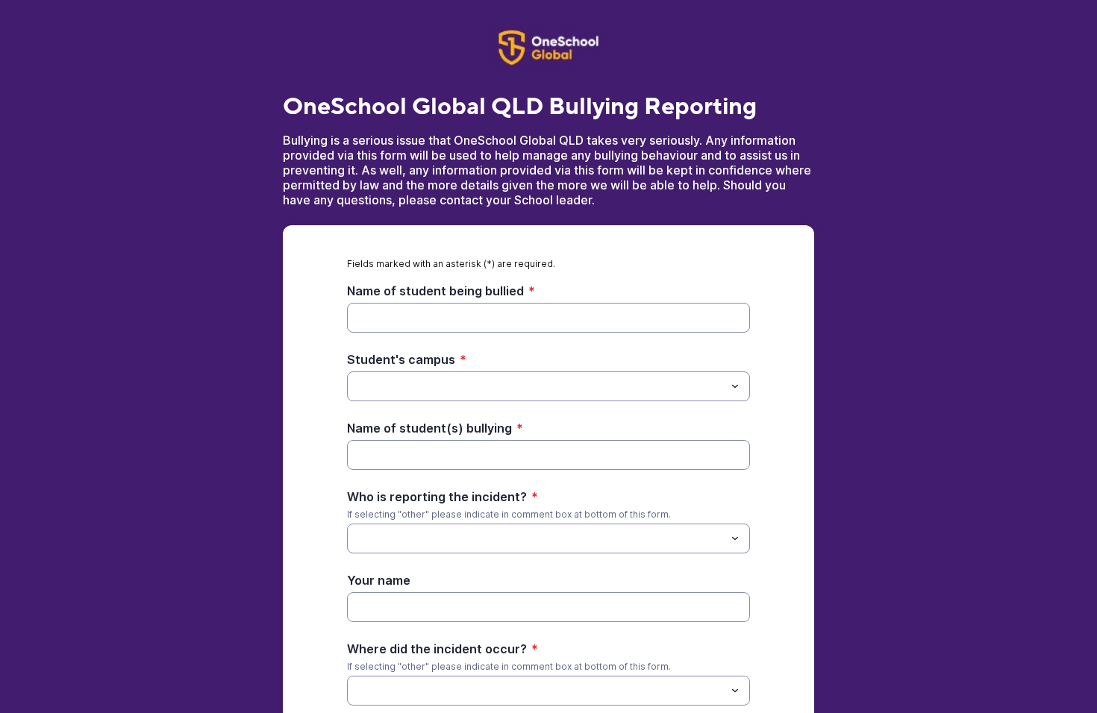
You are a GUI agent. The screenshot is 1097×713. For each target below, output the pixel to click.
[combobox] (548, 386)
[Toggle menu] (735, 386)
